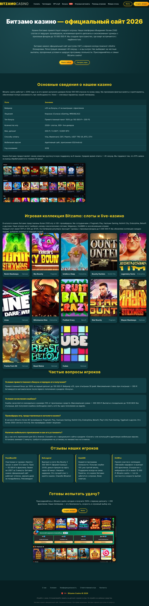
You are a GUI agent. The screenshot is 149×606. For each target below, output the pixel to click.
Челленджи (46, 4)
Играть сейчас (66, 62)
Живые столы (113, 4)
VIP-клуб (56, 4)
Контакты (103, 588)
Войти (128, 4)
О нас (44, 588)
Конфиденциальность (68, 588)
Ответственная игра (88, 588)
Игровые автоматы (82, 4)
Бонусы (67, 4)
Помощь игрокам (99, 4)
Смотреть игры (82, 62)
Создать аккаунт (141, 4)
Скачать (37, 4)
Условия (53, 588)
